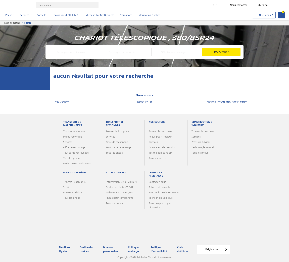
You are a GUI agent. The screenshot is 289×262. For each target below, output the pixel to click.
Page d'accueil (12, 22)
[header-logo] (18, 5)
